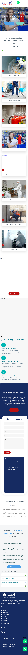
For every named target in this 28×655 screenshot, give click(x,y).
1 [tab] (11, 28)
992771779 (9, 469)
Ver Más (20, 23)
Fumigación (5, 612)
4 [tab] (16, 28)
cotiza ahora (9, 23)
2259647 (13, 471)
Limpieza (5, 618)
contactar (14, 410)
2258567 (9, 471)
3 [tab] (14, 28)
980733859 (18, 4)
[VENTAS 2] (25, 649)
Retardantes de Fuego (7, 614)
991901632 (15, 469)
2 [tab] (13, 28)
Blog (4, 627)
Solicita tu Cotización (14, 293)
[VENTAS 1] (25, 641)
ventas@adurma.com (11, 463)
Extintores (5, 616)
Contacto (5, 628)
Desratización (5, 610)
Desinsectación (6, 620)
